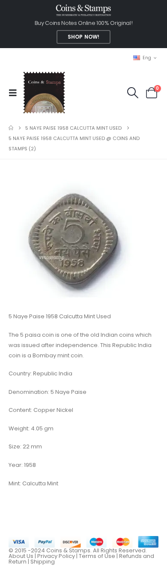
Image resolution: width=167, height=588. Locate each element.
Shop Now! (83, 37)
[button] (15, 92)
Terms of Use (97, 556)
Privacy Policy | (58, 556)
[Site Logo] (44, 92)
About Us (21, 556)
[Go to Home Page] (11, 128)
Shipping (42, 562)
